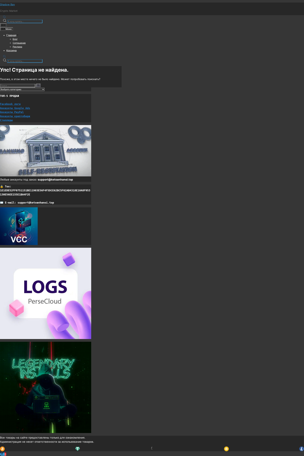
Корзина (11, 50)
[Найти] (38, 85)
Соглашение (19, 43)
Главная (11, 35)
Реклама (17, 46)
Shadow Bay (7, 4)
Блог (15, 39)
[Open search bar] (4, 17)
